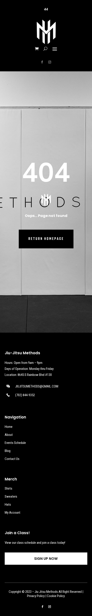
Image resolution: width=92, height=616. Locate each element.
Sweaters (11, 496)
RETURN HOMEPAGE (46, 239)
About (9, 435)
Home (9, 427)
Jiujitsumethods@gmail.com (36, 386)
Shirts (8, 488)
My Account (12, 513)
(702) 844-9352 (25, 395)
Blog (7, 451)
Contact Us (12, 459)
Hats (8, 505)
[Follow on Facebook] (42, 62)
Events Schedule (15, 443)
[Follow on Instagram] (50, 62)
